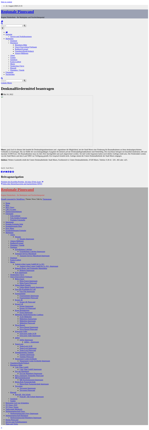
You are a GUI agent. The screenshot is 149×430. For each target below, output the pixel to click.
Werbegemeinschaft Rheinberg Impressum (25, 418)
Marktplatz (10, 39)
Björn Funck (19, 279)
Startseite (9, 34)
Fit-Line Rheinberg (22, 371)
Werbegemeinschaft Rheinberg (17, 416)
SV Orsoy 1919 (11, 405)
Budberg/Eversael (21, 49)
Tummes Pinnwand (27, 357)
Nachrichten (10, 74)
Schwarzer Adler (21, 331)
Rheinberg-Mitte (21, 45)
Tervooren (18, 386)
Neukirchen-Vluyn (17, 66)
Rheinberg (14, 43)
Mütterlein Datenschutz (28, 319)
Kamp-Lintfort (15, 62)
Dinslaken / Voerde (17, 70)
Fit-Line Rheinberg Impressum (31, 373)
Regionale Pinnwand (17, 11)
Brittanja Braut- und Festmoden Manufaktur (31, 268)
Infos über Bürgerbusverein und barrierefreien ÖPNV (22, 184)
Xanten (13, 58)
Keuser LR (19, 304)
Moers (12, 64)
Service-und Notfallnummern (21, 37)
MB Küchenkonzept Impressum (31, 380)
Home (8, 203)
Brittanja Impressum (27, 270)
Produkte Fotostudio (17, 220)
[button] (2, 23)
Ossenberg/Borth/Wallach (24, 51)
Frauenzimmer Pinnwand (29, 298)
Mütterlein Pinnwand (27, 323)
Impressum (10, 222)
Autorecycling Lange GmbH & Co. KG (29, 264)
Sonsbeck (13, 60)
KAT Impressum (21, 273)
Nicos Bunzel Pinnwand (28, 329)
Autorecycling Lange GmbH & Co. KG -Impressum (39, 266)
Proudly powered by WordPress (13, 199)
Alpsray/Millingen (21, 53)
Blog (7, 205)
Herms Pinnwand (12, 420)
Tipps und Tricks (12, 424)
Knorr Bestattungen (22, 310)
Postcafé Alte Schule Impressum (32, 397)
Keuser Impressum (26, 306)
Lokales (4, 83)
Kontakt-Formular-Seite (14, 224)
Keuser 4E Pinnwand (27, 302)
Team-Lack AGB (26, 346)
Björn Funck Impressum (28, 281)
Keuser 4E (19, 300)
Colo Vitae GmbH (21, 367)
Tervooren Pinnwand (27, 390)
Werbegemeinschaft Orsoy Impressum (24, 413)
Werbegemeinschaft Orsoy (15, 411)
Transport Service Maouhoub (25, 254)
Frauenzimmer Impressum (29, 296)
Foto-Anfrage (15, 216)
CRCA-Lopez (11, 209)
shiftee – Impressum (31, 342)
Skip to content (6, 2)
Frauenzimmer (20, 294)
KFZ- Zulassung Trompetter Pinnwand (29, 376)
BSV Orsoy (10, 207)
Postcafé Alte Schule (22, 395)
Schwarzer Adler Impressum (30, 336)
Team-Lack (19, 344)
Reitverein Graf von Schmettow (17, 403)
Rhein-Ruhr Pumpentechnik (25, 382)
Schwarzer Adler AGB (28, 334)
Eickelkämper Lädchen (23, 249)
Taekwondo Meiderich (14, 409)
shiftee (17, 338)
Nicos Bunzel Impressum (29, 327)
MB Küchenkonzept (22, 378)
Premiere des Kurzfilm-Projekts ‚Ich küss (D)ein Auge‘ (21, 182)
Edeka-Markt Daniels (23, 285)
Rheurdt (13, 68)
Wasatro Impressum (27, 239)
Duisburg (13, 41)
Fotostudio (9, 72)
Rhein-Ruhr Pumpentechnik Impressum (34, 384)
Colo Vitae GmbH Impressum (31, 369)
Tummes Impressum (27, 355)
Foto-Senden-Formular (18, 218)
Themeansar (46, 199)
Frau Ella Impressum (27, 291)
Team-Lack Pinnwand (28, 350)
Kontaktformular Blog (14, 226)
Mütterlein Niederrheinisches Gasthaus (29, 315)
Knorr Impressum (26, 313)
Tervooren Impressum (28, 388)
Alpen (12, 55)
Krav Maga (10, 228)
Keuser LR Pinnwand (28, 308)
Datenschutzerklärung (14, 212)
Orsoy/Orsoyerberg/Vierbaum (26, 47)
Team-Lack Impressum (28, 348)
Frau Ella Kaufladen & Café (25, 289)
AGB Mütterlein (26, 317)
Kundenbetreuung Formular (16, 230)
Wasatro (18, 237)
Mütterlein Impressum (28, 321)
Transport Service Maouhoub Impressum (34, 256)
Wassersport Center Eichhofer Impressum (35, 361)
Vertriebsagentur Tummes (24, 352)
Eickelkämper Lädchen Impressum (32, 252)
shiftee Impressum (26, 340)
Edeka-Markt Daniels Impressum (32, 287)
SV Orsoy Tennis (12, 407)
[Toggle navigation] (2, 28)
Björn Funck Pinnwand (28, 283)
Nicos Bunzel (20, 325)
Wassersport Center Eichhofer (26, 359)
